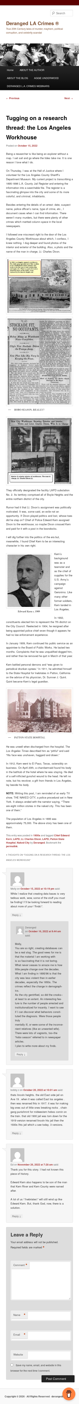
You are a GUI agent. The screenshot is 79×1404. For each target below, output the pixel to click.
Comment (20, 1265)
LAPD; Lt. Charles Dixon (27, 839)
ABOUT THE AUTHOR (32, 70)
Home (10, 70)
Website (18, 1354)
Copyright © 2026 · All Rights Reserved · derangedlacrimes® (39, 1396)
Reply (16, 915)
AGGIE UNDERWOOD (46, 78)
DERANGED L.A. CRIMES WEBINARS (28, 86)
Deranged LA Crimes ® (32, 23)
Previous (12, 98)
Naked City (23, 842)
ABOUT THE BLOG (17, 78)
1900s (36, 835)
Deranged (39, 842)
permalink (12, 846)
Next (68, 98)
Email (19, 1334)
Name (19, 1315)
